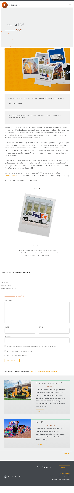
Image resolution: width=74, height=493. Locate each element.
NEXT (66, 453)
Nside (9, 285)
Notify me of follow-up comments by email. (20, 351)
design (9, 288)
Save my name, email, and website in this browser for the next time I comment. (31, 346)
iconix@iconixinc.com (13, 175)
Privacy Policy (18, 477)
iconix (14, 288)
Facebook (61, 473)
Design (4, 285)
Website (8, 336)
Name (7, 327)
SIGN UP (63, 467)
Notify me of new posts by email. (17, 355)
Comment (8, 301)
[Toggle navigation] (69, 4)
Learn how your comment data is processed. (44, 371)
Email (41, 327)
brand (3, 288)
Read (40, 411)
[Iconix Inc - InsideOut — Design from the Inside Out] (10, 5)
